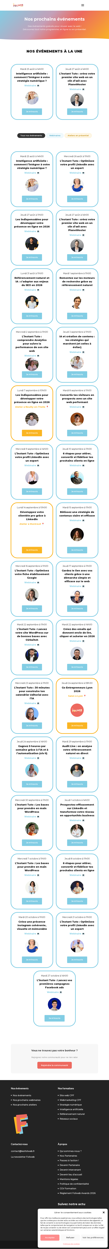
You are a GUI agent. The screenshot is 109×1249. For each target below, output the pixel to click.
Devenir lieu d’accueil (71, 1174)
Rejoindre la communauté (54, 1065)
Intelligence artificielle (71, 1109)
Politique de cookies (71, 1244)
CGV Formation (68, 1188)
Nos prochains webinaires (27, 1100)
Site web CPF (67, 1095)
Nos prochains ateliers (25, 1104)
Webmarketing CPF (70, 1100)
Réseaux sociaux (69, 1119)
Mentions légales (69, 1179)
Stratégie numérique (71, 1104)
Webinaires (54, 135)
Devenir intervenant (70, 1170)
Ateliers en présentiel (78, 135)
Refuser (70, 1237)
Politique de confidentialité (74, 1184)
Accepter (50, 1237)
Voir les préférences (93, 1237)
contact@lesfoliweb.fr (23, 1151)
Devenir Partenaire (70, 1165)
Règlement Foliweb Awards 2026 (78, 1193)
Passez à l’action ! (69, 1160)
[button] (103, 1212)
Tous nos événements (31, 135)
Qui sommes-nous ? (71, 1151)
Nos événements (22, 1095)
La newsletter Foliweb (23, 1157)
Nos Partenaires (68, 1156)
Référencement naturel (72, 1114)
